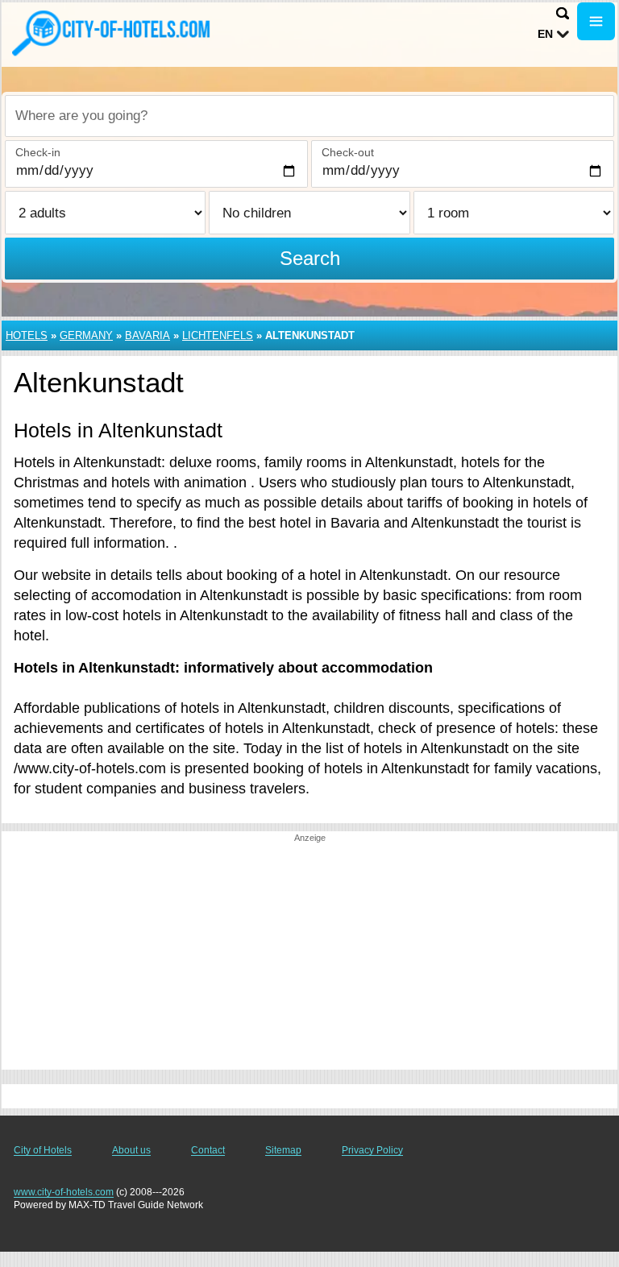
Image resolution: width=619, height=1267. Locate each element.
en (545, 33)
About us (131, 1150)
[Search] (562, 13)
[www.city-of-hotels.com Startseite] (113, 33)
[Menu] (596, 21)
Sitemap (283, 1150)
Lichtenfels (217, 335)
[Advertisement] (309, 957)
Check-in (37, 152)
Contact (208, 1150)
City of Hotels (43, 1150)
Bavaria (147, 335)
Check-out (348, 152)
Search (310, 258)
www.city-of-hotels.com (64, 1192)
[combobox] (309, 116)
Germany (86, 335)
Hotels (27, 335)
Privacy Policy (372, 1150)
